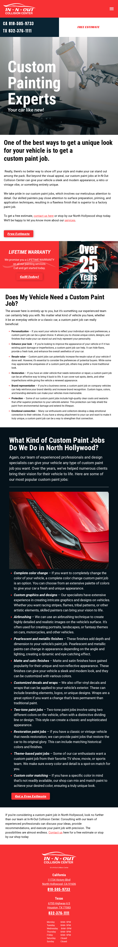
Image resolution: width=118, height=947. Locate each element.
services (70, 220)
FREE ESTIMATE (88, 27)
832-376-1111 (20, 31)
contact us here (44, 216)
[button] (111, 8)
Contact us (56, 832)
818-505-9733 (21, 23)
